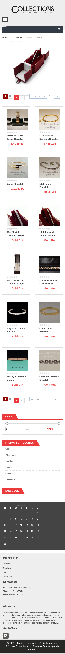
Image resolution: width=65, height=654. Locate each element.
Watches (9, 449)
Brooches (9, 461)
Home (7, 37)
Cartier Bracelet (15, 184)
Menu (4, 27)
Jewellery (18, 37)
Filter (50, 429)
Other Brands (10, 455)
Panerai (8, 467)
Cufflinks (9, 473)
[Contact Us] (32, 19)
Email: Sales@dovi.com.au (14, 594)
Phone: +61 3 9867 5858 (13, 591)
